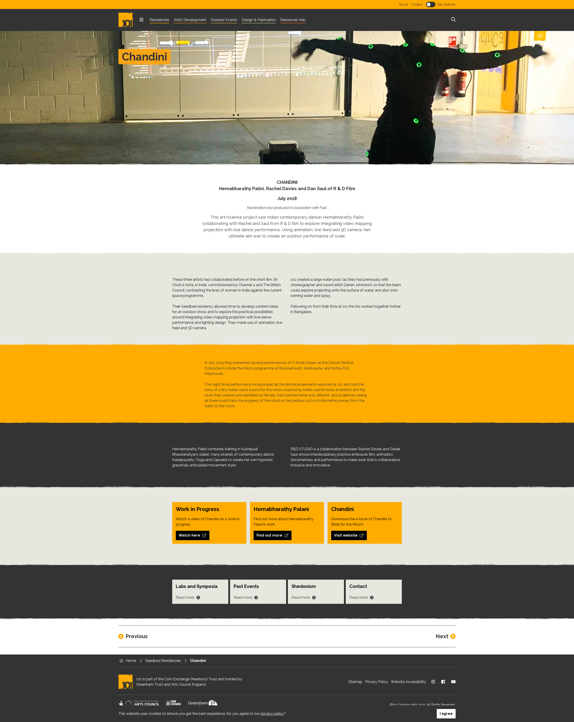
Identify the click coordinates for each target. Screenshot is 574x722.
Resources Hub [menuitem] (293, 20)
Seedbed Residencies (163, 661)
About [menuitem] (403, 4)
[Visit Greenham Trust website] (202, 704)
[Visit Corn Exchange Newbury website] (173, 704)
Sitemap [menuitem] (355, 682)
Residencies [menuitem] (159, 20)
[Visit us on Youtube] (453, 681)
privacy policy (272, 713)
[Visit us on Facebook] (443, 681)
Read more (185, 597)
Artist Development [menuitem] (190, 20)
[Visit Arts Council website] (138, 704)
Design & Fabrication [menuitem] (259, 20)
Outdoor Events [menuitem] (224, 20)
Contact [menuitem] (416, 4)
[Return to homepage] (127, 20)
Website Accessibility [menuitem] (408, 682)
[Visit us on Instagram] (433, 681)
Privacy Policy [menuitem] (376, 682)
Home (131, 661)
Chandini (198, 661)
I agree (446, 713)
